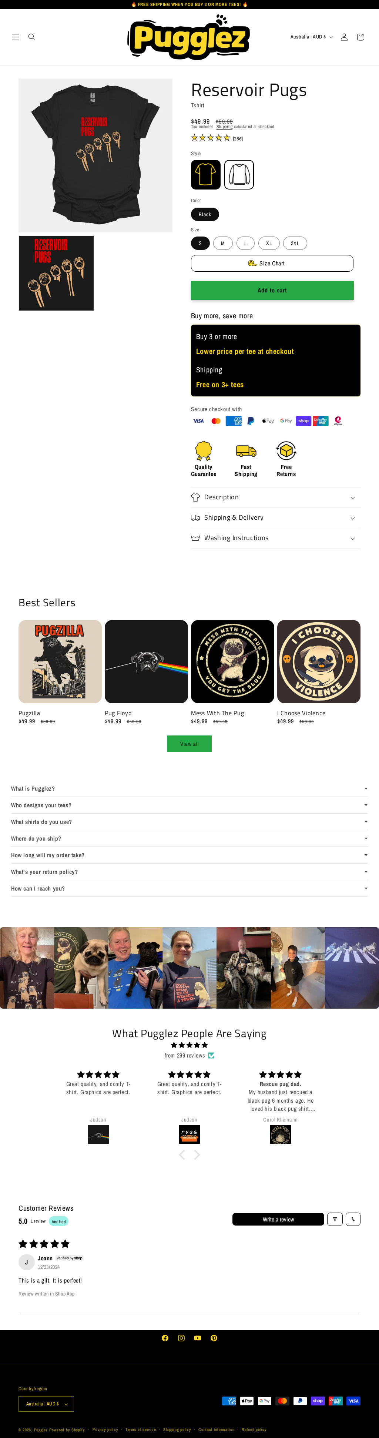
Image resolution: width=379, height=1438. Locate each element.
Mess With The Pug (217, 713)
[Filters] (335, 1219)
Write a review (278, 1219)
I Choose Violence (301, 713)
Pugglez (41, 1429)
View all (189, 744)
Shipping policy (177, 1429)
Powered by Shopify (67, 1429)
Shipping (225, 127)
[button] (15, 37)
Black (205, 214)
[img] (189, 1045)
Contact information (216, 1429)
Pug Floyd (118, 713)
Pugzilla (29, 713)
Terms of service (140, 1429)
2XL (295, 243)
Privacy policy (105, 1429)
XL (269, 243)
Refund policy (254, 1429)
